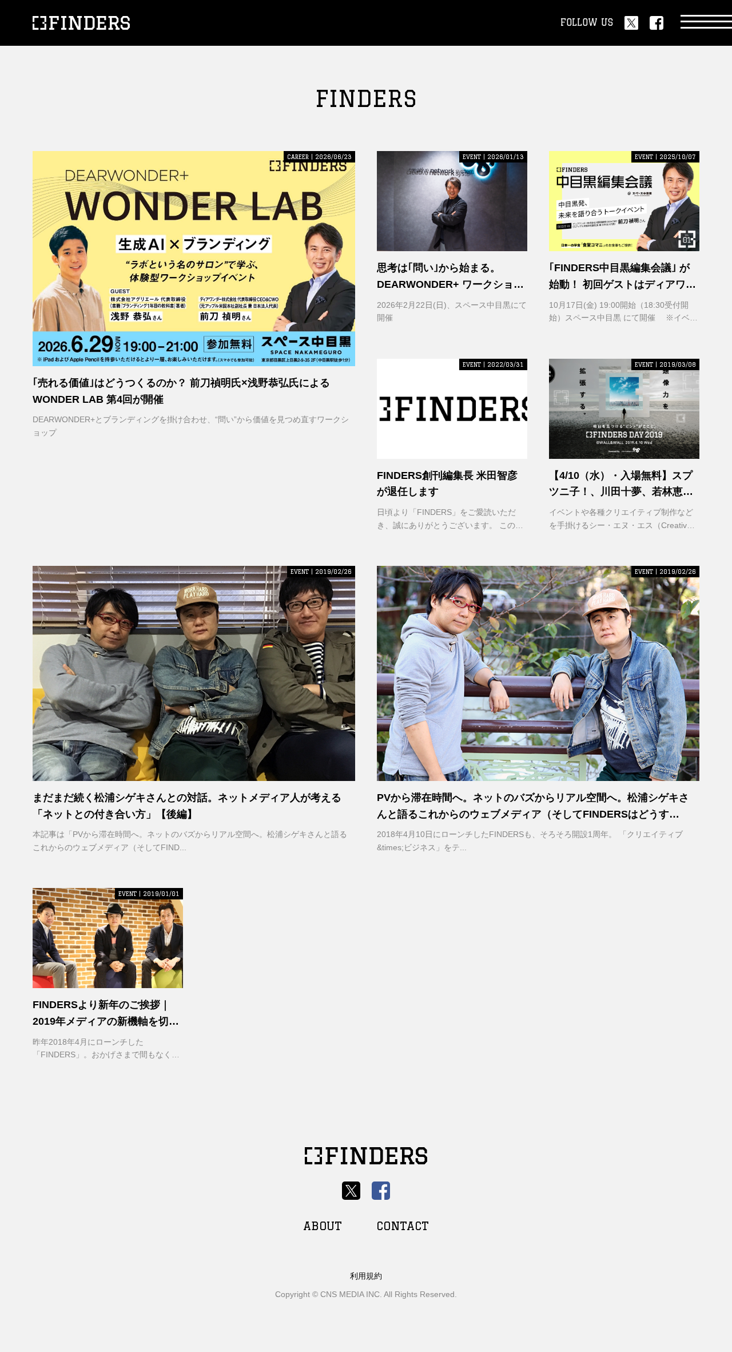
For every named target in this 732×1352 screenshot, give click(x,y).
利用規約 (366, 1275)
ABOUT (322, 1225)
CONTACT (402, 1225)
